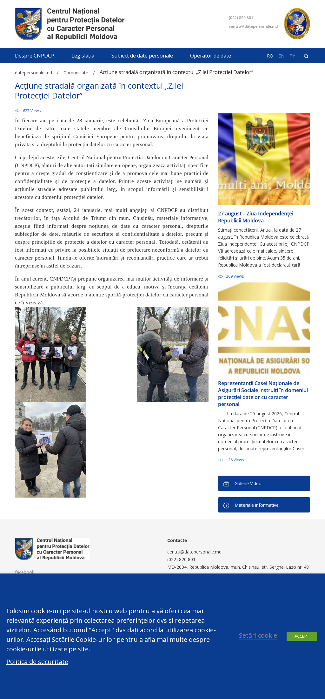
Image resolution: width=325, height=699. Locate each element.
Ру (292, 55)
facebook (24, 572)
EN (281, 55)
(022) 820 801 (241, 17)
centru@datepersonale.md (253, 26)
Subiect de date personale (142, 55)
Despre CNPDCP (34, 55)
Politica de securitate (37, 661)
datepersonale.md (33, 73)
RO (270, 55)
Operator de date (210, 55)
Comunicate (75, 73)
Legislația (82, 55)
